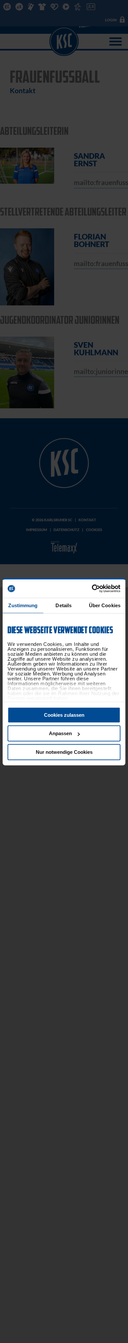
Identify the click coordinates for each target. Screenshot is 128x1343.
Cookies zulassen (64, 715)
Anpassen (60, 733)
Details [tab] (63, 605)
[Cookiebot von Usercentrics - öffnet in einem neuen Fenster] (92, 588)
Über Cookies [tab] (104, 605)
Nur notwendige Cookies (64, 752)
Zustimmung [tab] (22, 605)
